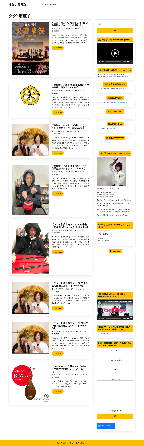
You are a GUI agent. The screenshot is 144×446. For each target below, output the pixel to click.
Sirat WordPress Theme (66, 443)
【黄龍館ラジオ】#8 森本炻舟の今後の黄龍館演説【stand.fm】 (70, 86)
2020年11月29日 (59, 331)
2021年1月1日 (58, 230)
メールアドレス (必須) (115, 360)
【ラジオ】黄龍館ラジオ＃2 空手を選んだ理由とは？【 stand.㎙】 (70, 284)
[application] (115, 53)
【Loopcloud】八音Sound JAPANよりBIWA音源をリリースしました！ (70, 369)
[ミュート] (128, 62)
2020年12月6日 (58, 289)
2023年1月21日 (58, 28)
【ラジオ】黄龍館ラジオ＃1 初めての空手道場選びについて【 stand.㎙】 (70, 326)
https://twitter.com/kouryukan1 (107, 128)
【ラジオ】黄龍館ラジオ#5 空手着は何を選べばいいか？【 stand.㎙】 (70, 225)
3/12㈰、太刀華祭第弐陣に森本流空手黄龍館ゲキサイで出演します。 (70, 24)
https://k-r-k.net (102, 333)
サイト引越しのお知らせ (49, 4)
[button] (115, 53)
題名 (115, 370)
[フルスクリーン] (131, 62)
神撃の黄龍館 (18, 4)
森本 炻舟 (70, 28)
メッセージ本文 (115, 379)
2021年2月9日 (58, 131)
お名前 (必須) (115, 350)
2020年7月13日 (58, 374)
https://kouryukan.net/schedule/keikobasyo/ (112, 102)
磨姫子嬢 (70, 374)
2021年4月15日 (58, 90)
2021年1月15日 (58, 171)
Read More (59, 48)
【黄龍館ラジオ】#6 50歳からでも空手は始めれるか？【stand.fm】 (69, 167)
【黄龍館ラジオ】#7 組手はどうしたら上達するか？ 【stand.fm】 (69, 126)
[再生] (99, 62)
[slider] (113, 61)
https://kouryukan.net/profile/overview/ (110, 88)
